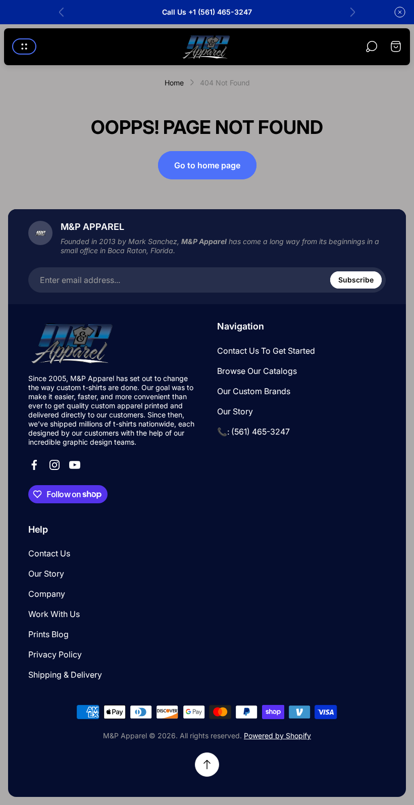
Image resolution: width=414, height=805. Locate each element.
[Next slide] (352, 12)
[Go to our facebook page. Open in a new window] (34, 465)
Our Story (235, 411)
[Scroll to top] (207, 764)
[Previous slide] (62, 12)
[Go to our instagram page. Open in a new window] (54, 465)
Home (174, 82)
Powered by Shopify (277, 735)
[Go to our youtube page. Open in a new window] (75, 465)
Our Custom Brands (253, 391)
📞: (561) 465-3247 (253, 432)
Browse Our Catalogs (257, 371)
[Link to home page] (73, 343)
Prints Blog (48, 634)
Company (46, 594)
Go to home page (207, 165)
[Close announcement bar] (400, 12)
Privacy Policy (55, 654)
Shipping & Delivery (65, 675)
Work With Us (54, 614)
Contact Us (49, 553)
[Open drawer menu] (24, 46)
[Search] (371, 46)
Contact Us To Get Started (266, 351)
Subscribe (356, 279)
